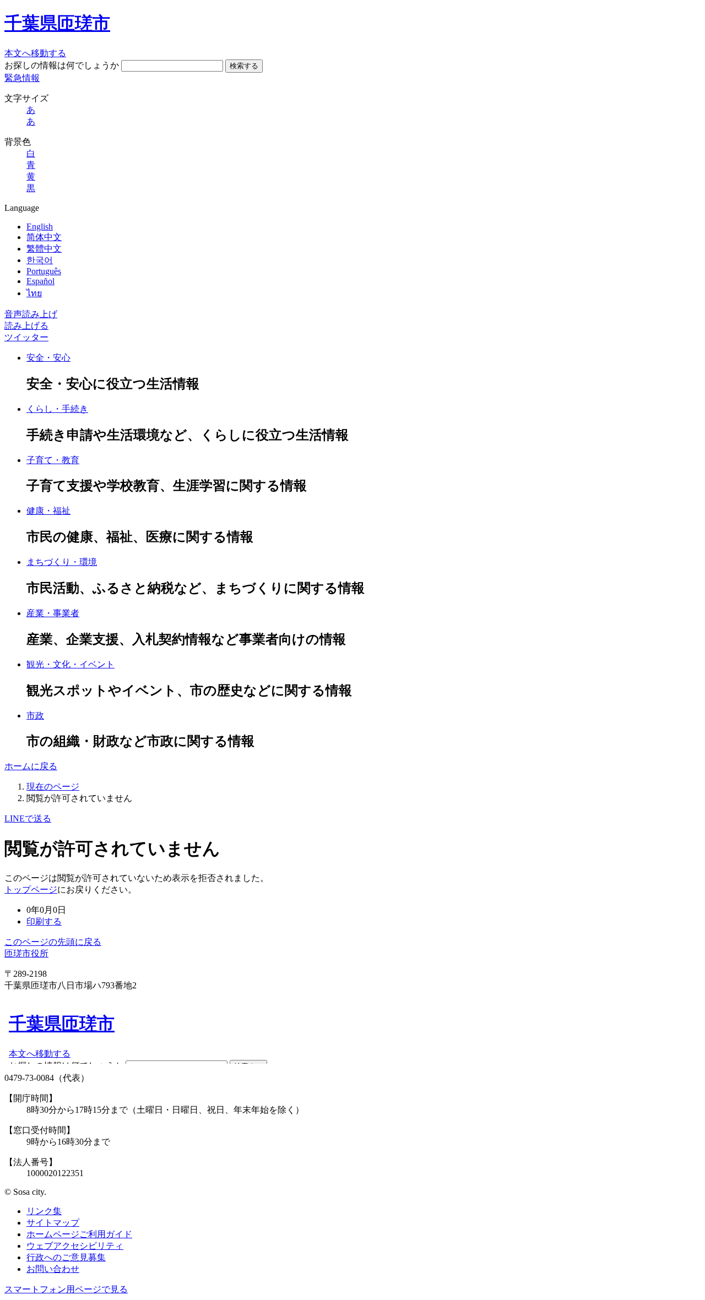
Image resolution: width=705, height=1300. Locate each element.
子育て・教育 (52, 460)
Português (43, 271)
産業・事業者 (52, 613)
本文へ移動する (35, 53)
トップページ (30, 889)
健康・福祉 (48, 510)
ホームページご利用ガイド (79, 1234)
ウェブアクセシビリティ (74, 1245)
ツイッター (26, 337)
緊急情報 (22, 78)
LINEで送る (27, 818)
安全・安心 (48, 357)
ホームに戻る (30, 766)
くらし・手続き (57, 409)
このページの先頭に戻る (52, 942)
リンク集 (44, 1211)
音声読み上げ (30, 314)
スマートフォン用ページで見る (66, 1289)
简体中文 (44, 237)
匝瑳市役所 (26, 953)
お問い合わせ (52, 1269)
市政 (35, 715)
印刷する (44, 921)
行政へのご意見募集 (66, 1257)
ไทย (34, 293)
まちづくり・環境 (61, 562)
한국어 (39, 260)
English (39, 226)
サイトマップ (52, 1222)
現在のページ (52, 786)
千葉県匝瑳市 (57, 23)
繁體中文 (44, 248)
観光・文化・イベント (70, 664)
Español (40, 281)
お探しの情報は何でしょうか (61, 65)
